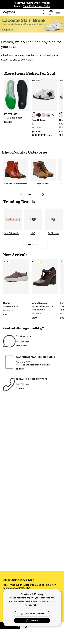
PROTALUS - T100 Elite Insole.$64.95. (16, 101)
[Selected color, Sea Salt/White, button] (34, 115)
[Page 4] (37, 244)
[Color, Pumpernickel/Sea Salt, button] (38, 115)
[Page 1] (29, 194)
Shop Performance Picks (36, 6)
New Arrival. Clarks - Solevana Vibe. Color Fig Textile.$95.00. (16, 287)
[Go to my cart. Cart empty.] (51, 12)
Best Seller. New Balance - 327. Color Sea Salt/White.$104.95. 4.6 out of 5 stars (44, 107)
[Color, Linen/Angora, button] (43, 115)
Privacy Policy (32, 605)
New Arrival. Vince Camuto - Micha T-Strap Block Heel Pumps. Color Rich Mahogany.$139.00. (45, 289)
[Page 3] (35, 194)
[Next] (43, 194)
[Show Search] (44, 12)
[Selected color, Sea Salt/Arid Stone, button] (61, 115)
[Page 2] (32, 244)
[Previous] (21, 194)
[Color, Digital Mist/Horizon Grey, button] (48, 115)
